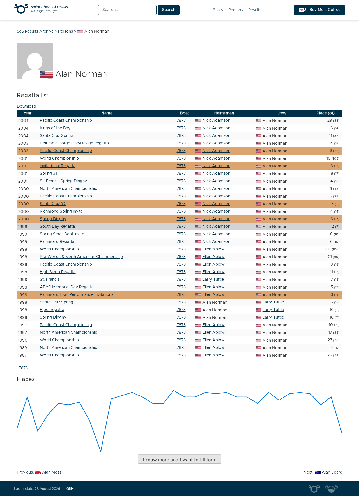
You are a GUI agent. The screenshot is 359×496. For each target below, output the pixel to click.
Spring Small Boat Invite (62, 234)
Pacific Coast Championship (66, 121)
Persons (236, 10)
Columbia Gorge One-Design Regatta (74, 143)
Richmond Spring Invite (61, 211)
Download (26, 107)
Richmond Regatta (57, 242)
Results (254, 10)
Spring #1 (48, 174)
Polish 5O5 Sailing (333, 489)
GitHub (72, 488)
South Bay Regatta (57, 227)
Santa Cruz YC (53, 204)
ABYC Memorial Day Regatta (67, 287)
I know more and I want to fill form (180, 459)
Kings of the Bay (55, 128)
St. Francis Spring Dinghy (63, 181)
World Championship (59, 158)
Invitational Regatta (57, 166)
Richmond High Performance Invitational (77, 295)
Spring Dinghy (53, 219)
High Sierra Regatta (58, 272)
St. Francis (49, 280)
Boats (218, 10)
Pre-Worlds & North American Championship (81, 257)
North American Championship (68, 189)
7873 (181, 121)
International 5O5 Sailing (317, 489)
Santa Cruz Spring (56, 136)
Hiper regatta (52, 310)
